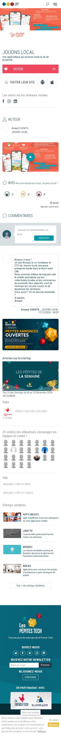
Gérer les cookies (30, 712)
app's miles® (31, 514)
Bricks (27, 566)
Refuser (42, 731)
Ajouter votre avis (50, 206)
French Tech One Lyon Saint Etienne (25, 415)
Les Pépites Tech (10, 4)
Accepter (54, 720)
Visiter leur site (22, 82)
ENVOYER (44, 238)
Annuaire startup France (18, 492)
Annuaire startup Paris (17, 484)
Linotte (28, 530)
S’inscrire (30, 677)
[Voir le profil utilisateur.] (7, 258)
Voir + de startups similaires (30, 585)
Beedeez (28, 547)
